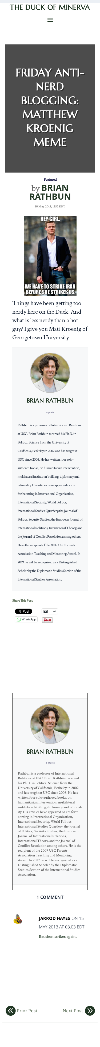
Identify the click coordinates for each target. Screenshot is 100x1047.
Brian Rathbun (50, 192)
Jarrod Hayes (54, 918)
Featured (50, 179)
